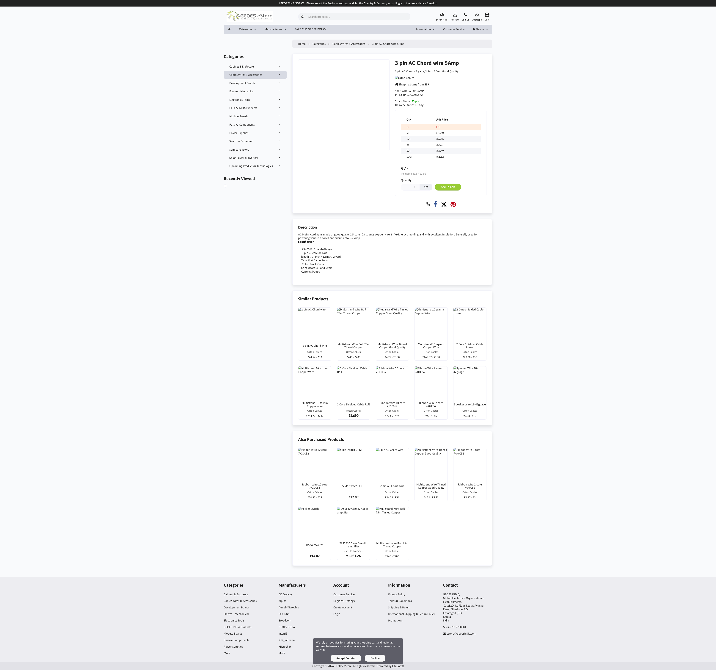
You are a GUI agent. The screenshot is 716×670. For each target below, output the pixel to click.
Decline (375, 658)
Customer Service (453, 29)
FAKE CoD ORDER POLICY (310, 29)
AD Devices (285, 594)
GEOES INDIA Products (243, 108)
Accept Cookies (345, 658)
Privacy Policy (396, 594)
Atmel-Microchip (289, 607)
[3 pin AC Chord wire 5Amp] (229, 186)
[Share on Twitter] (444, 204)
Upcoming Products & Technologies (251, 166)
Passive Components (242, 124)
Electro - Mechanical (241, 91)
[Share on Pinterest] (453, 204)
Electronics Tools (239, 99)
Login (336, 614)
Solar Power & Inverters (243, 157)
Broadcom (285, 620)
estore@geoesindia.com (461, 633)
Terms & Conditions (400, 600)
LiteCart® (398, 666)
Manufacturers (273, 29)
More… (228, 653)
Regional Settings (344, 600)
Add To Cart (448, 186)
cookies (334, 642)
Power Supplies (238, 133)
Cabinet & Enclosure (241, 66)
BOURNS (284, 614)
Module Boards (238, 116)
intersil (283, 633)
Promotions (395, 620)
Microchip (285, 646)
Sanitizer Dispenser (241, 141)
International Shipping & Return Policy (411, 614)
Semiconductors (239, 149)
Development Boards (242, 83)
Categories (245, 29)
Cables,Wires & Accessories (245, 74)
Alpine (282, 600)
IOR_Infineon (287, 640)
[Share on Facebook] (435, 204)
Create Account (342, 607)
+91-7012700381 (456, 627)
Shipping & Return (399, 607)
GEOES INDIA (287, 627)
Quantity (406, 180)
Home (302, 43)
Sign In (479, 29)
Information (423, 29)
